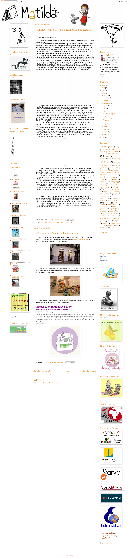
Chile (117, 163)
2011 (103, 93)
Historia (110, 183)
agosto (105, 106)
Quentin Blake (114, 213)
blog (68, 300)
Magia (108, 198)
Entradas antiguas (89, 371)
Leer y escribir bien (105, 194)
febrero (105, 131)
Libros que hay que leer (19, 239)
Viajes (116, 225)
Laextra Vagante (104, 193)
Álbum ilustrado (113, 153)
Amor (115, 156)
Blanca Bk (15, 264)
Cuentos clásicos (113, 170)
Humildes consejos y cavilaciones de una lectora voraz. (57, 222)
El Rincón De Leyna (17, 227)
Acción (116, 151)
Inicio (67, 371)
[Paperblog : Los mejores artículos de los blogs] (14, 318)
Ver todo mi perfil (105, 77)
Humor (117, 187)
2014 (103, 85)
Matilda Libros (103, 256)
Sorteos (102, 222)
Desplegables (103, 177)
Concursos (103, 169)
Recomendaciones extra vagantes (108, 216)
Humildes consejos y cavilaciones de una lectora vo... (111, 115)
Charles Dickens (110, 163)
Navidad (102, 204)
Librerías (116, 194)
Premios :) (105, 211)
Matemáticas (115, 198)
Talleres (44, 365)
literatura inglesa (104, 196)
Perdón (107, 210)
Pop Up (118, 210)
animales (102, 158)
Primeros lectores (115, 211)
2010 (103, 137)
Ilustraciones (116, 189)
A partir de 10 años (106, 146)
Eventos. (108, 179)
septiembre (107, 103)
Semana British (107, 220)
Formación (102, 181)
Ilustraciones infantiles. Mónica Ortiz (19, 276)
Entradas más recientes (43, 371)
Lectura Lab (115, 193)
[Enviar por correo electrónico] (66, 220)
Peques (102, 210)
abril (105, 126)
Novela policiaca (113, 204)
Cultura (112, 174)
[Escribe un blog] (68, 220)
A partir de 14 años (115, 148)
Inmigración (116, 191)
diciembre (106, 95)
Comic (117, 167)
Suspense (110, 222)
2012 (103, 90)
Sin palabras (116, 220)
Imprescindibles (107, 191)
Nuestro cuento (104, 206)
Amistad (108, 156)
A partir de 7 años (109, 149)
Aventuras (104, 162)
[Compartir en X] (69, 220)
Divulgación (112, 177)
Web (107, 227)
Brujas (103, 163)
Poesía (113, 210)
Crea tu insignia (103, 260)
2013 (103, 88)
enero (105, 134)
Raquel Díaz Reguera (108, 215)
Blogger (71, 555)
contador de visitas (105, 545)
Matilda (111, 55)
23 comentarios (58, 362)
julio (105, 108)
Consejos (114, 169)
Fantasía (115, 179)
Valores (109, 225)
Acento (101, 153)
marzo (105, 129)
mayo (105, 124)
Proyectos (105, 213)
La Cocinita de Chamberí (80, 239)
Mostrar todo (27, 288)
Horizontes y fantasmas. (19, 215)
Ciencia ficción (103, 165)
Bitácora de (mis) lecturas (19, 203)
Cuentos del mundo (105, 172)
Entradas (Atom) (46, 375)
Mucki (115, 203)
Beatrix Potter (117, 162)
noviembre (106, 98)
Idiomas (107, 189)
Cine (111, 165)
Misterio (107, 203)
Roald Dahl (117, 218)
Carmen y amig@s (17, 252)
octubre (106, 100)
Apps (110, 158)
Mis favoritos (114, 200)
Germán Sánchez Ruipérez (113, 181)
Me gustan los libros (18, 191)
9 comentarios (58, 219)
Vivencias (102, 227)
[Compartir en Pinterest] (73, 220)
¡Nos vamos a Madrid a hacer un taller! (58, 233)
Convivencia (103, 170)
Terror (104, 223)
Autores (113, 159)
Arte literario (15, 179)
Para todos (113, 208)
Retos (110, 218)
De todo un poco (112, 176)
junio (105, 111)
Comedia (110, 167)
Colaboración (103, 167)
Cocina (116, 165)
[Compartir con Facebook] (71, 220)
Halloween (103, 183)
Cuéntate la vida (16, 167)
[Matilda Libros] (101, 258)
